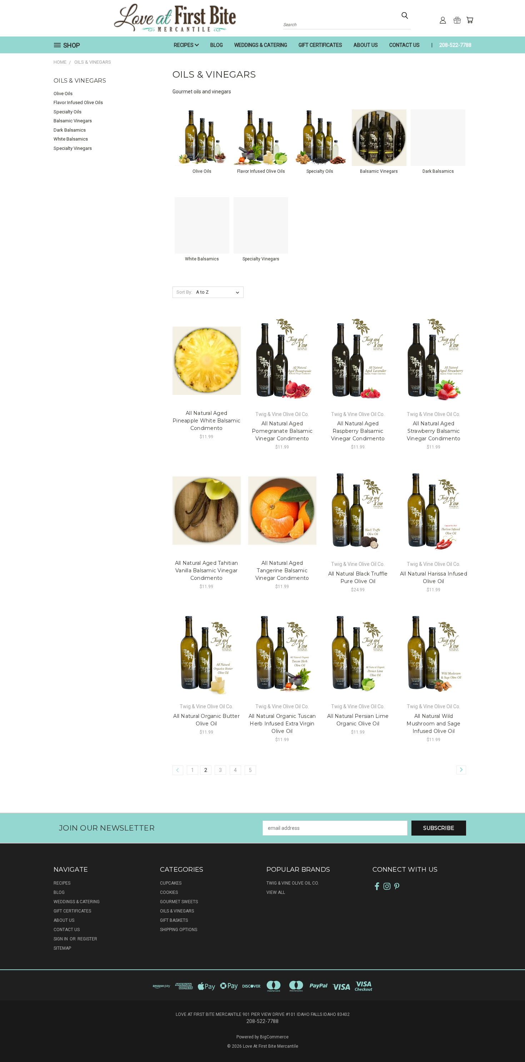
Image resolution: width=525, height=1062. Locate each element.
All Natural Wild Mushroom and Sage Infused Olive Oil (433, 723)
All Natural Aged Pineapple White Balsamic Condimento (206, 420)
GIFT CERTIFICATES (320, 45)
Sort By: (184, 292)
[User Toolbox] (442, 20)
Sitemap (62, 948)
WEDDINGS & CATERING (260, 45)
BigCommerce (274, 1036)
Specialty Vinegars (73, 148)
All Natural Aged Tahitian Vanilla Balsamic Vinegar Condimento (206, 570)
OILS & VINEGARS (177, 911)
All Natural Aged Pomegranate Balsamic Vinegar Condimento (282, 431)
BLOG (216, 45)
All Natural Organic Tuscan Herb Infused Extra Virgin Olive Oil (282, 723)
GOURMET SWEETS (179, 901)
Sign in (61, 938)
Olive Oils (63, 93)
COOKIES (169, 892)
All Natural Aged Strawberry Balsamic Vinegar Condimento (434, 431)
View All (275, 892)
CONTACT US (404, 45)
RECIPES (184, 45)
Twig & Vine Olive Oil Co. (292, 883)
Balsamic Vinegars (73, 120)
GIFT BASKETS (174, 920)
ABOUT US (366, 45)
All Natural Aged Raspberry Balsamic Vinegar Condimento (358, 431)
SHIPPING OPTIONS (178, 929)
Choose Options (206, 359)
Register (87, 938)
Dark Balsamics (70, 130)
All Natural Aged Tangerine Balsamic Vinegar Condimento (282, 570)
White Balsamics (71, 139)
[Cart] (469, 20)
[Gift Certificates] (457, 20)
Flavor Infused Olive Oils (78, 102)
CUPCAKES (170, 883)
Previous (506, 1039)
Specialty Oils (67, 111)
